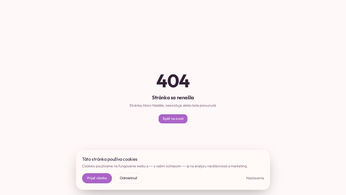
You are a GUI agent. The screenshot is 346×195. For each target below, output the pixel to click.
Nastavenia (255, 178)
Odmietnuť (128, 178)
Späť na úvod (173, 119)
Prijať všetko (97, 178)
